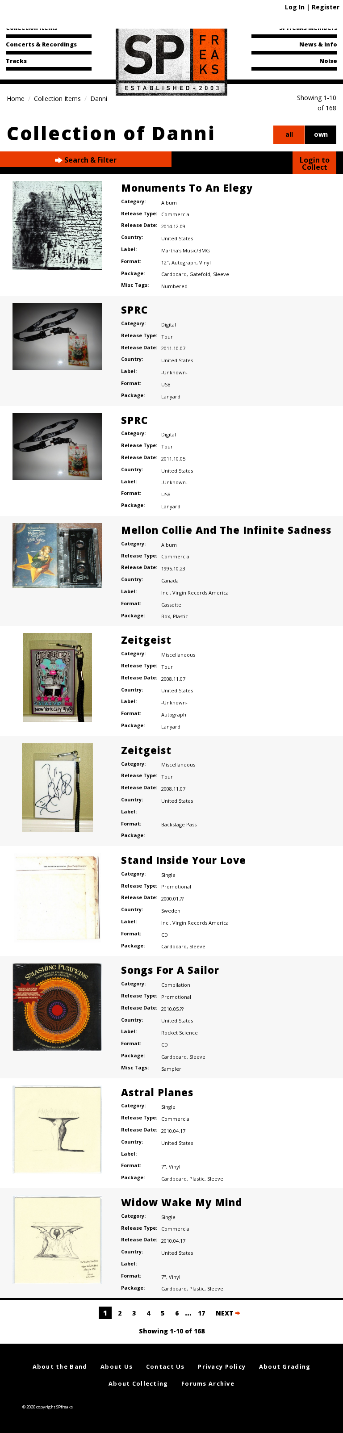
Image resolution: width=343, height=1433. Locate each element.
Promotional (176, 886)
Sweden (170, 910)
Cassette (171, 604)
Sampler (171, 1068)
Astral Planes (157, 1092)
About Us (116, 1366)
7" (163, 1166)
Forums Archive (207, 1383)
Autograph (184, 262)
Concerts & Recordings (41, 44)
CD (164, 934)
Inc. (165, 592)
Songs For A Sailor (170, 969)
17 (201, 1313)
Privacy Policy (222, 1366)
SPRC (134, 309)
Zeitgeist (146, 639)
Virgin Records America (200, 592)
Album (169, 202)
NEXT (225, 1313)
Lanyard (170, 396)
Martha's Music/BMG (185, 250)
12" (165, 262)
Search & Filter (90, 160)
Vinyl (205, 262)
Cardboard (174, 274)
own (321, 134)
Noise (328, 61)
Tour (167, 336)
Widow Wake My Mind (181, 1202)
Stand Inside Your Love (183, 860)
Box (165, 616)
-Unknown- (174, 372)
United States (177, 238)
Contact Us (165, 1366)
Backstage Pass (179, 824)
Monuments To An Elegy (187, 187)
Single (168, 875)
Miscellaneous (178, 654)
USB (166, 384)
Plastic (180, 616)
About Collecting (138, 1383)
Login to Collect (315, 163)
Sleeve (221, 274)
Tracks (16, 61)
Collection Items (31, 28)
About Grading (285, 1366)
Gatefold (199, 274)
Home (16, 98)
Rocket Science (179, 1032)
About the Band (60, 1366)
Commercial (176, 214)
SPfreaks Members (308, 28)
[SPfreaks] (171, 60)
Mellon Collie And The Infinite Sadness (226, 529)
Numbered (174, 286)
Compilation (175, 984)
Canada (170, 580)
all (289, 134)
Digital (168, 324)
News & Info (318, 44)
